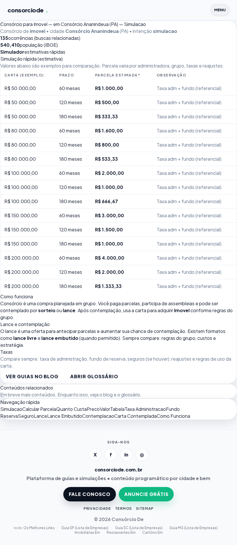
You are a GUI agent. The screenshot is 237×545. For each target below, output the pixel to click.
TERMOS (123, 508)
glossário (130, 395)
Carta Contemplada (135, 416)
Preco (93, 409)
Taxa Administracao (145, 409)
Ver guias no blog (32, 376)
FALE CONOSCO (90, 494)
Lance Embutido (64, 416)
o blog (106, 395)
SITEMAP (144, 508)
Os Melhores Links (39, 528)
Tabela (117, 409)
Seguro (26, 416)
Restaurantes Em (121, 532)
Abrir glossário (94, 376)
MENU (220, 10)
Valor (105, 409)
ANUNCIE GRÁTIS (146, 494)
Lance (40, 416)
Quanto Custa (71, 409)
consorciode (28, 10)
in (126, 455)
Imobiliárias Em (88, 532)
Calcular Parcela (39, 409)
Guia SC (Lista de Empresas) (139, 528)
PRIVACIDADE (97, 508)
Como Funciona (173, 416)
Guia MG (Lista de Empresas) (193, 528)
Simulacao (11, 409)
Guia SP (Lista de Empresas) (85, 528)
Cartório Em (152, 532)
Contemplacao (98, 416)
